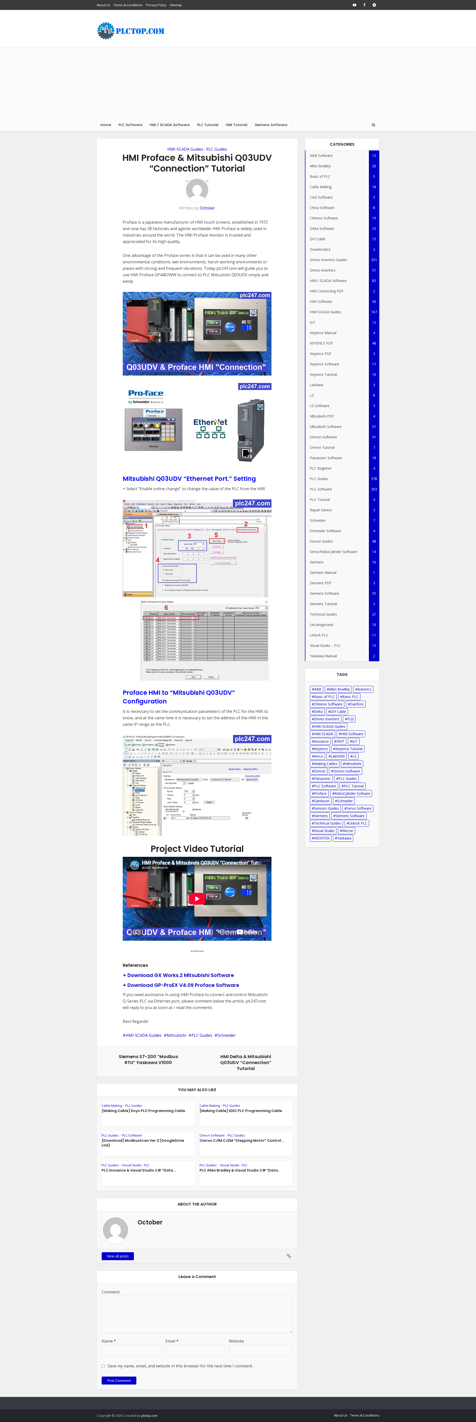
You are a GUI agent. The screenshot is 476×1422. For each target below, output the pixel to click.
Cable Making (112, 1105)
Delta (318, 711)
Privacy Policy (156, 5)
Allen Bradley (339, 689)
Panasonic (322, 778)
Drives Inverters (326, 719)
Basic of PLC (324, 696)
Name (109, 1341)
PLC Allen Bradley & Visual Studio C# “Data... (240, 1170)
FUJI (350, 719)
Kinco (318, 756)
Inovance (321, 741)
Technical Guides (327, 823)
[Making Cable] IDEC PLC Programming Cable (241, 1110)
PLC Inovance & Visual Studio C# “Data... (139, 1170)
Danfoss (357, 704)
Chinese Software (328, 704)
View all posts (118, 1256)
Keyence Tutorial (348, 748)
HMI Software (352, 733)
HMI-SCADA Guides (185, 149)
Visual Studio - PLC (135, 1165)
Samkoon (321, 800)
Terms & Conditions (128, 5)
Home (105, 124)
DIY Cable (338, 711)
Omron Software (212, 1135)
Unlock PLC (358, 823)
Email (171, 1341)
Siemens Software (271, 124)
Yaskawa (344, 838)
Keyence (321, 748)
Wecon (347, 830)
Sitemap (176, 5)
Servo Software (359, 808)
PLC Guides (216, 149)
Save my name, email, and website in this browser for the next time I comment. (180, 1366)
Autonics (364, 689)
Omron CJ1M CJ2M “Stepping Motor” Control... (242, 1140)
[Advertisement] (238, 82)
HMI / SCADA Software (170, 124)
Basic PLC (350, 696)
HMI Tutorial (236, 124)
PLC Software (130, 124)
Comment (111, 1292)
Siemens (321, 815)
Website (236, 1341)
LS (355, 756)
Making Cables (325, 763)
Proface (320, 793)
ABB (317, 689)
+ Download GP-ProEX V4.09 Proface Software (181, 985)
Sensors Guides (326, 808)
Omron (320, 771)
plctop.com (149, 1415)
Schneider (226, 1035)
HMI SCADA (323, 733)
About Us (103, 5)
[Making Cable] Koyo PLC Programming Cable (143, 1110)
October (207, 208)
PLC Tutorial (207, 124)
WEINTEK (321, 838)
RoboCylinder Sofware (352, 793)
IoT (354, 741)
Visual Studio (324, 830)
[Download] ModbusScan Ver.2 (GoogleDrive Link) (143, 1143)
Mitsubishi (176, 1035)
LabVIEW (338, 756)
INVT (340, 741)
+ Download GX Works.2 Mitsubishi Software (178, 975)
